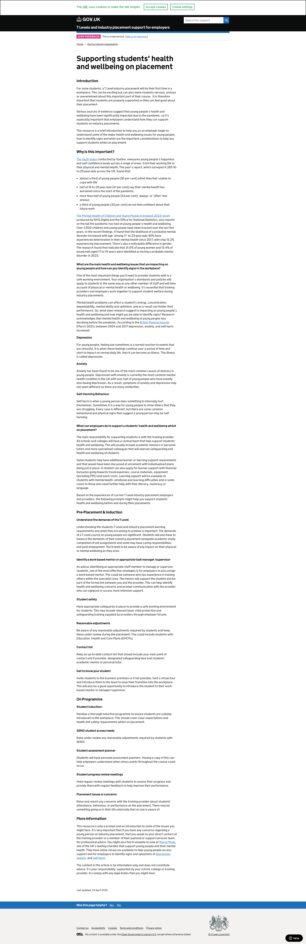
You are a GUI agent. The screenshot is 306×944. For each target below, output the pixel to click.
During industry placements (102, 44)
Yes (111, 905)
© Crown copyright (218, 934)
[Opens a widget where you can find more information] (294, 938)
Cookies (112, 928)
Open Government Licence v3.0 (138, 934)
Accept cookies (156, 7)
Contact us (82, 928)
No (119, 905)
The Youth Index (86, 159)
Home (79, 44)
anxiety (81, 858)
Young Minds (167, 842)
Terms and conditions (131, 928)
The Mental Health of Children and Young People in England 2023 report (123, 216)
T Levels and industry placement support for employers (123, 27)
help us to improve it (137, 36)
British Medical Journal (154, 322)
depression (163, 854)
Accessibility (98, 928)
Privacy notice (154, 928)
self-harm (99, 858)
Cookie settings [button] (182, 7)
